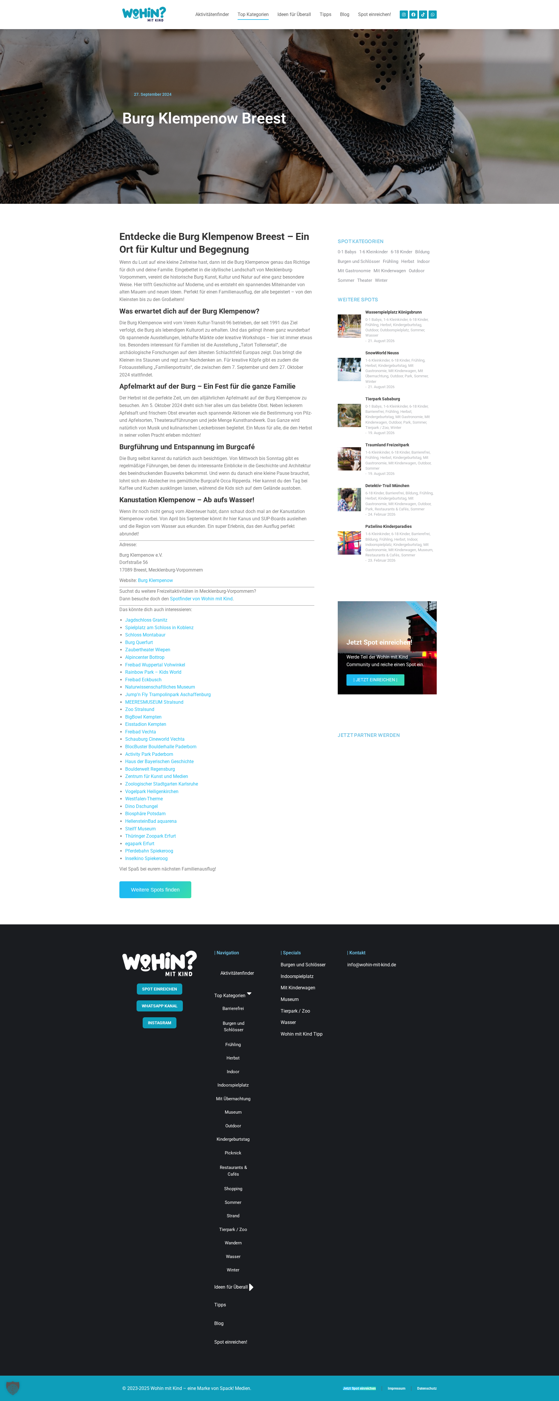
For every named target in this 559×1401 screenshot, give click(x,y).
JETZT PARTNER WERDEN (369, 735)
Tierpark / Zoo (377, 427)
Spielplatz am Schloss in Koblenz (159, 627)
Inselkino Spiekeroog (146, 858)
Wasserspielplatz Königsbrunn (393, 312)
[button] (13, 1388)
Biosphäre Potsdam (145, 813)
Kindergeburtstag (407, 325)
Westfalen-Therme (144, 799)
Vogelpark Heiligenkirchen (151, 791)
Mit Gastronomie (409, 417)
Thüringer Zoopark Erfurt (150, 836)
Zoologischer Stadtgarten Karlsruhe (161, 784)
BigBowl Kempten (143, 717)
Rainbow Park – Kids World (153, 672)
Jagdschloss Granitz (146, 620)
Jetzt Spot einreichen (359, 1388)
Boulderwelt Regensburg (150, 769)
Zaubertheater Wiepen (147, 649)
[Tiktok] (423, 14)
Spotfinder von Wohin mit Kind (201, 599)
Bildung (412, 493)
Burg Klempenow (155, 580)
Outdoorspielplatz (394, 330)
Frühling (371, 325)
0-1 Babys (373, 319)
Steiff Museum (140, 829)
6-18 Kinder (418, 319)
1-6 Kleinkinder (395, 319)
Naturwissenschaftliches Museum (160, 687)
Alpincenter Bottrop (144, 657)
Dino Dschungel (141, 806)
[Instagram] (404, 14)
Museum (425, 550)
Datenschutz (427, 1388)
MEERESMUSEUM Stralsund (154, 702)
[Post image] (349, 326)
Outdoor (371, 330)
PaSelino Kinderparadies (388, 526)
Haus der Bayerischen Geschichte (159, 761)
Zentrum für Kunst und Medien (156, 776)
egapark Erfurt (139, 843)
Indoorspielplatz (378, 544)
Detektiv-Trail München (387, 485)
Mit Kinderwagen (402, 371)
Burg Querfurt (139, 642)
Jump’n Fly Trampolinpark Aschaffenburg (168, 694)
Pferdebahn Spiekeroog (149, 851)
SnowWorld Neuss (382, 353)
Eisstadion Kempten (145, 724)
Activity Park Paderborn (149, 754)
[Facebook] (413, 14)
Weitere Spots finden (155, 890)
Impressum (396, 1388)
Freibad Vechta (140, 732)
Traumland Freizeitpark (387, 445)
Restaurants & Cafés (392, 509)
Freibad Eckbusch (143, 679)
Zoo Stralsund (139, 709)
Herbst (385, 325)
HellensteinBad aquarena (151, 821)
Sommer (417, 330)
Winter (370, 381)
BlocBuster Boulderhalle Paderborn (161, 746)
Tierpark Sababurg (382, 399)
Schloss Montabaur (145, 635)
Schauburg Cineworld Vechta (155, 739)
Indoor (412, 539)
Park (408, 376)
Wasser (371, 335)
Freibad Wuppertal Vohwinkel (155, 665)
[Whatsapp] (433, 14)
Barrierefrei (374, 411)
